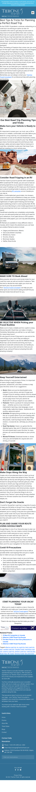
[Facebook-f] (15, 770)
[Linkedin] (20, 770)
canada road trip (8, 649)
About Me (5, 723)
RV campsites (16, 191)
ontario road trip (8, 651)
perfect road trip (20, 651)
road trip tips (31, 651)
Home (3, 717)
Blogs (3, 729)
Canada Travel (19, 649)
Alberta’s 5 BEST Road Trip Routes (14, 637)
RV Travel (11, 654)
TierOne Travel (19, 654)
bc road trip (21, 647)
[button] (32, 12)
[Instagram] (18, 770)
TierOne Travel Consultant (12, 288)
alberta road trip (10, 647)
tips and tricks (29, 654)
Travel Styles (5, 726)
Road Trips (3, 654)
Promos (4, 720)
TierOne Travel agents (20, 611)
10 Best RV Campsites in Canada (14, 635)
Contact (4, 732)
